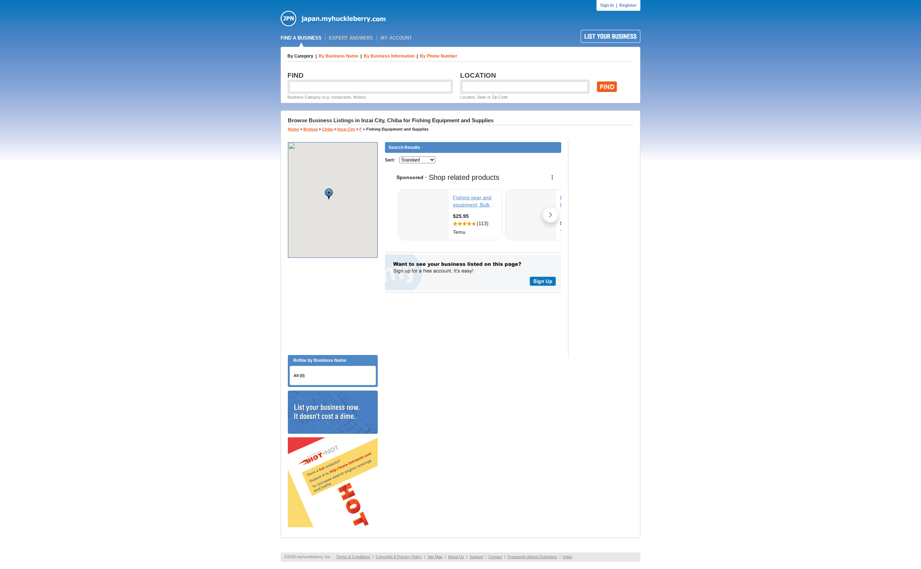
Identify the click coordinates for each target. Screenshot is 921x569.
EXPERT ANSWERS (351, 38)
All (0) (299, 375)
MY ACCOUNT (396, 38)
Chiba (327, 129)
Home (293, 129)
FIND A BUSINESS (301, 38)
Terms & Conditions (353, 557)
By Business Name (338, 56)
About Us (456, 557)
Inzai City (346, 129)
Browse (310, 129)
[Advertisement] (333, 306)
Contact (495, 557)
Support (476, 557)
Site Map (435, 557)
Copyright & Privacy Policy (399, 557)
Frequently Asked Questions (532, 557)
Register (628, 5)
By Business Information (389, 56)
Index (567, 557)
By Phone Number (438, 56)
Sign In (607, 5)
